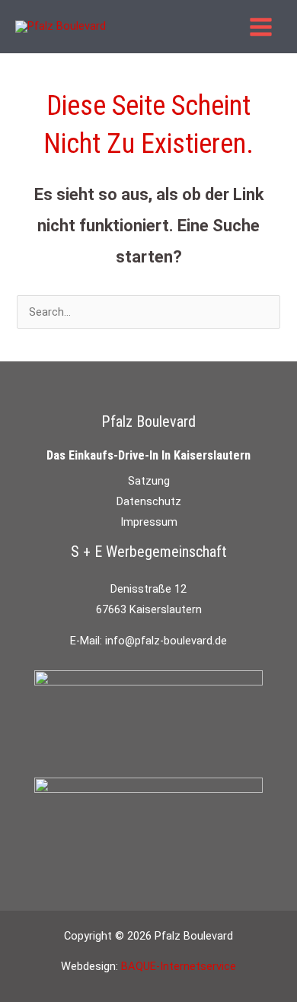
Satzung (149, 481)
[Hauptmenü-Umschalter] (261, 27)
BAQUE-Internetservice (178, 966)
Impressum (148, 522)
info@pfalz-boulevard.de (166, 640)
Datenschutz (149, 501)
